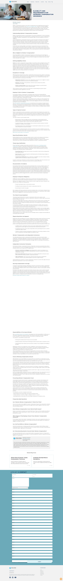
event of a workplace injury (32, 26)
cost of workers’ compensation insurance (22, 103)
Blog (46, 1)
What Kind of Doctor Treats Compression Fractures (19, 458)
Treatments (32, 1)
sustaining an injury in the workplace (22, 334)
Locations (42, 1)
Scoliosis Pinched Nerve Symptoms (40, 458)
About (28, 1)
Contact (49, 1)
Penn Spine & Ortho (16, 22)
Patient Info (37, 1)
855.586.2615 (11, 572)
